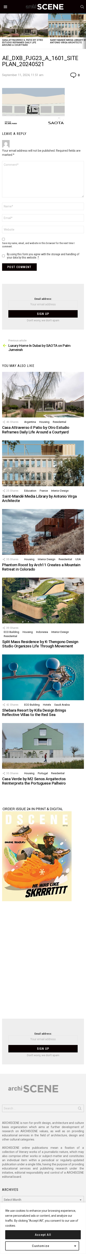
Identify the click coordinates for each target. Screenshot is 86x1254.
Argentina (30, 421)
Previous (2, 31)
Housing (44, 421)
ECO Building (11, 632)
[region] (43, 1228)
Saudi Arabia (62, 704)
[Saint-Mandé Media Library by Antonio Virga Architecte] (43, 463)
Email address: (43, 298)
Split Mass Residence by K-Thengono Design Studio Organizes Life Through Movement (40, 643)
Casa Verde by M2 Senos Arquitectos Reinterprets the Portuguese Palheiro (34, 781)
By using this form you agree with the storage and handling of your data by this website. (43, 256)
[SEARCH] (82, 7)
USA (78, 559)
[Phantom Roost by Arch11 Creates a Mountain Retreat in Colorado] (43, 532)
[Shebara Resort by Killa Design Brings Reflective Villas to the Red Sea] (43, 677)
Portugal (43, 773)
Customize (40, 1246)
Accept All (43, 1234)
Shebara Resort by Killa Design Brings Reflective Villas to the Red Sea (34, 712)
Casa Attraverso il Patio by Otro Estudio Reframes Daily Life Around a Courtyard (22, 42)
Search (80, 1109)
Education (30, 490)
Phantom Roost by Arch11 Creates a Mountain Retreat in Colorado (41, 567)
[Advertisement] (43, 962)
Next (84, 31)
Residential (59, 421)
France (44, 490)
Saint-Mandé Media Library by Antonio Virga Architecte (39, 498)
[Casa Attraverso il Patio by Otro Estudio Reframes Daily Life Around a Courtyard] (24, 25)
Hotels (47, 704)
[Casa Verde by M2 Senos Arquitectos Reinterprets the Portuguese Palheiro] (43, 746)
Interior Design (60, 490)
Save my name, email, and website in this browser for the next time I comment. (38, 245)
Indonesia (42, 632)
